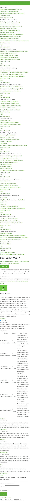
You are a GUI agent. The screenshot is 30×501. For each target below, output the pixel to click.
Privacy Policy (11, 281)
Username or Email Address (7, 483)
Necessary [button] (2, 318)
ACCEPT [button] (2, 283)
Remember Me (5, 490)
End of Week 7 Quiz (5, 263)
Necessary (4, 320)
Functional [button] (2, 418)
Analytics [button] (2, 439)
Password (2, 486)
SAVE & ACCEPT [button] (4, 473)
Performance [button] (3, 429)
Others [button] (1, 465)
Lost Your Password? (5, 498)
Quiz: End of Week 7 (15, 263)
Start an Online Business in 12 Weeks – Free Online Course (14, 261)
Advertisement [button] (3, 452)
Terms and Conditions (22, 281)
